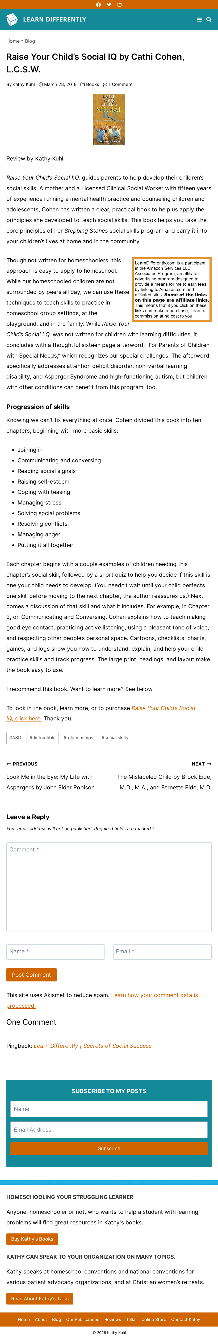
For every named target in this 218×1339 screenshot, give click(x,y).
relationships (78, 737)
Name (19, 951)
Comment (24, 849)
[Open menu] (200, 19)
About (41, 1319)
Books (92, 84)
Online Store (153, 1319)
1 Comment (120, 84)
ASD (15, 737)
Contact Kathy (185, 1319)
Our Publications (82, 1319)
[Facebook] (98, 4)
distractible (43, 737)
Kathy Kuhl (23, 84)
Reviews (112, 1319)
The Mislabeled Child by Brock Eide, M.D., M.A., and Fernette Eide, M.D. (164, 776)
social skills (115, 737)
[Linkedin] (119, 4)
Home (13, 41)
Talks (131, 1319)
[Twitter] (109, 4)
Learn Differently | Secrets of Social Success (93, 1045)
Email (125, 951)
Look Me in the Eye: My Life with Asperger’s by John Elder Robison (50, 776)
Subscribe (109, 1148)
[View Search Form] (209, 20)
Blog (30, 41)
